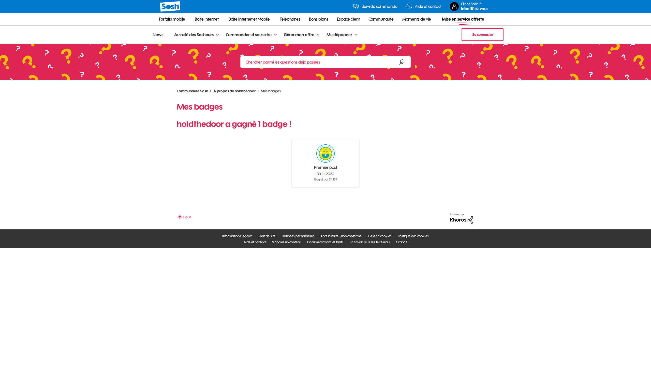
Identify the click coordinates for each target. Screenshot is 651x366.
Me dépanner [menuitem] (339, 34)
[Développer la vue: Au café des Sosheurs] (217, 35)
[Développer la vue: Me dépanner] (356, 35)
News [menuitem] (158, 34)
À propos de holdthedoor (234, 91)
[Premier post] (325, 153)
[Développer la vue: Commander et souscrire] (275, 35)
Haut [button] (187, 217)
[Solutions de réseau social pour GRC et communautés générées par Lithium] (461, 218)
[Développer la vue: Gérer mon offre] (318, 35)
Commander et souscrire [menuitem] (249, 34)
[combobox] (325, 62)
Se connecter (482, 34)
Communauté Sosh (192, 91)
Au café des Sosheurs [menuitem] (194, 34)
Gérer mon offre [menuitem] (299, 34)
